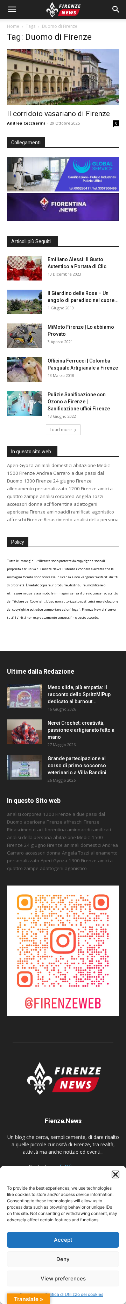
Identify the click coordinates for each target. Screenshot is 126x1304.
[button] (115, 1174)
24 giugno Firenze (72, 481)
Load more (61, 430)
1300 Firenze (38, 481)
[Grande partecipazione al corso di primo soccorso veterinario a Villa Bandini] (24, 767)
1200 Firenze (83, 488)
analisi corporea (57, 496)
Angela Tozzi (89, 496)
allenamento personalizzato (37, 488)
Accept (63, 1239)
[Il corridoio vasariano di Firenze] (63, 77)
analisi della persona (96, 519)
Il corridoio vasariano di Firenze (58, 113)
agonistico (103, 512)
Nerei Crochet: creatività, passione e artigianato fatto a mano (81, 730)
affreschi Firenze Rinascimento (39, 519)
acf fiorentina (58, 504)
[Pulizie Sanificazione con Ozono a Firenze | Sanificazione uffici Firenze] (24, 403)
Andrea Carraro (53, 473)
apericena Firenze (26, 512)
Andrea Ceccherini (26, 123)
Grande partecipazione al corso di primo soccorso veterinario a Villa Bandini (77, 765)
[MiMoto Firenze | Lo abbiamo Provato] (24, 335)
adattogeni (85, 504)
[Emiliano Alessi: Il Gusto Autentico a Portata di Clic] (24, 268)
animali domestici (53, 465)
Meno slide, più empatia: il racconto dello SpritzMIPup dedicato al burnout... (79, 694)
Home (13, 26)
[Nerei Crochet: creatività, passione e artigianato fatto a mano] (24, 731)
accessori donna (24, 504)
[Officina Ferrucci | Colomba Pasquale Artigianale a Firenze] (24, 369)
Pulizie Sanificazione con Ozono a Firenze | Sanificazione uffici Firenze (79, 401)
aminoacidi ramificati (69, 512)
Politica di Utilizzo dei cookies (73, 1294)
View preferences (63, 1278)
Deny (63, 1259)
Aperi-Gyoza (20, 465)
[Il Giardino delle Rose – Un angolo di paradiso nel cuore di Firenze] (24, 302)
